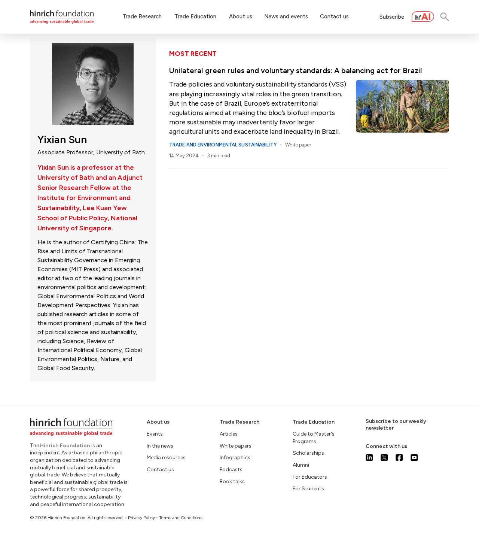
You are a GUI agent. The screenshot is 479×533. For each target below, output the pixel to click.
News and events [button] (286, 16)
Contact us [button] (334, 16)
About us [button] (240, 16)
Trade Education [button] (195, 16)
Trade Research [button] (142, 16)
